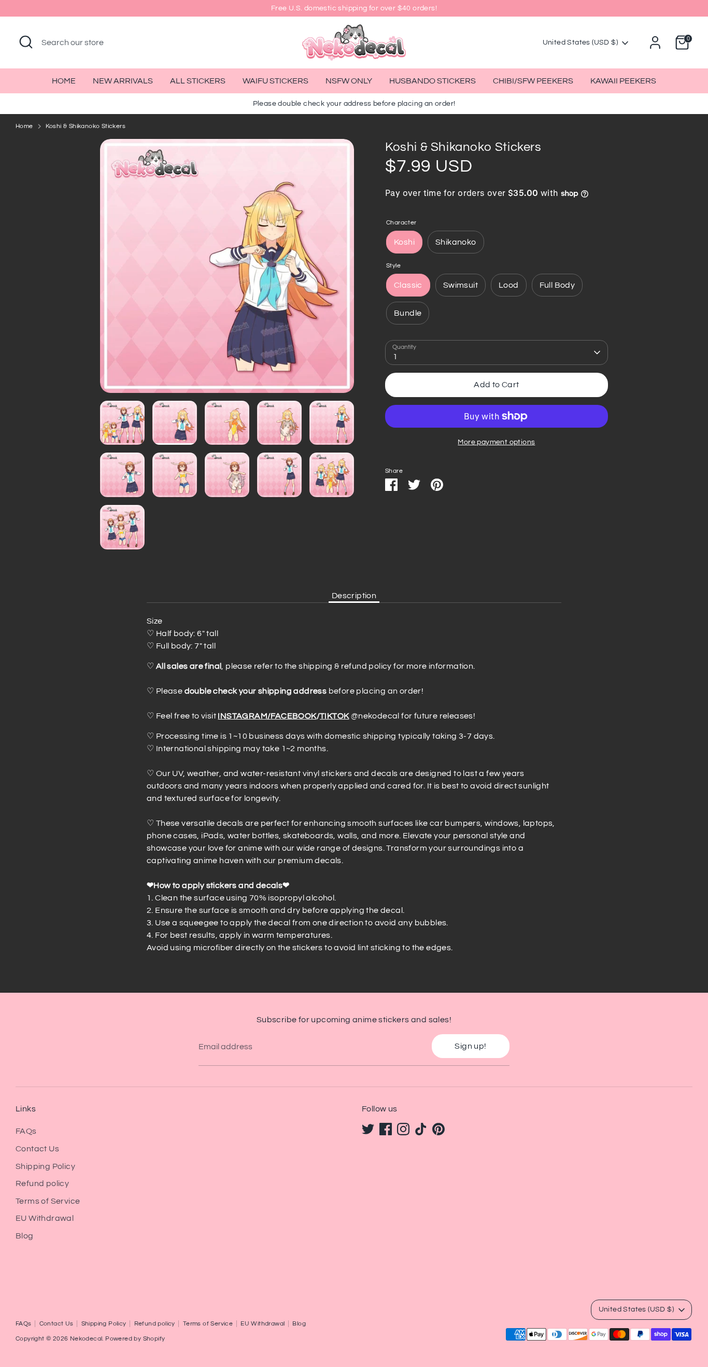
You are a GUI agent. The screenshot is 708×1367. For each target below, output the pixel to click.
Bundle (407, 313)
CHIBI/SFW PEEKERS (533, 81)
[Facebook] (385, 1129)
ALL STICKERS (197, 81)
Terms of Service (48, 1201)
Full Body (557, 285)
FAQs (26, 1131)
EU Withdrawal (45, 1218)
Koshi (404, 242)
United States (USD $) (580, 42)
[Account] (655, 42)
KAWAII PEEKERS (623, 81)
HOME (64, 81)
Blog (25, 1236)
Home (24, 126)
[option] (227, 270)
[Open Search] (26, 42)
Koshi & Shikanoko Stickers (85, 126)
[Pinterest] (438, 1129)
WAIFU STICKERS (275, 81)
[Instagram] (403, 1129)
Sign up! (470, 1046)
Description (354, 595)
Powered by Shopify (135, 1338)
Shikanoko (455, 242)
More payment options (496, 442)
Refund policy (42, 1183)
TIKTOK (334, 716)
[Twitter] (368, 1129)
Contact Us (37, 1149)
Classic (408, 285)
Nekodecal (86, 1338)
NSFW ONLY (348, 81)
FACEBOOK (293, 716)
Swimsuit (460, 285)
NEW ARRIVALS (123, 81)
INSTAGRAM (242, 716)
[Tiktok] (421, 1129)
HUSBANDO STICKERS (432, 81)
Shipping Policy (45, 1166)
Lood (509, 285)
